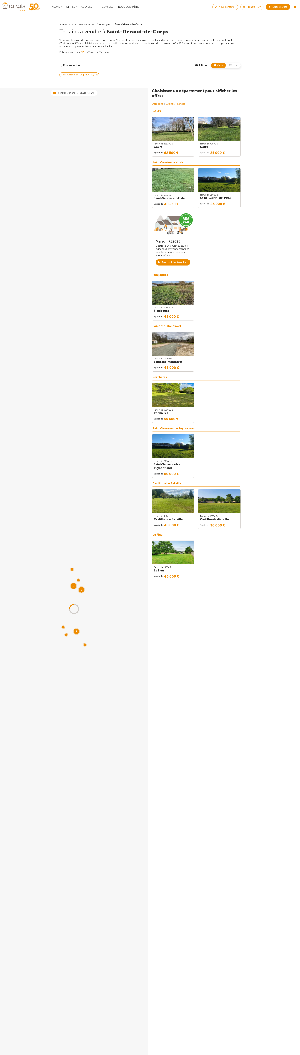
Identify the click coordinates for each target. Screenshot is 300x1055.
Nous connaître (128, 6)
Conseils (107, 6)
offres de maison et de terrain (150, 43)
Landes (181, 103)
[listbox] (69, 65)
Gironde (170, 103)
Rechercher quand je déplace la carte (75, 93)
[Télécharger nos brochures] (295, 6)
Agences (86, 6)
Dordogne (157, 103)
